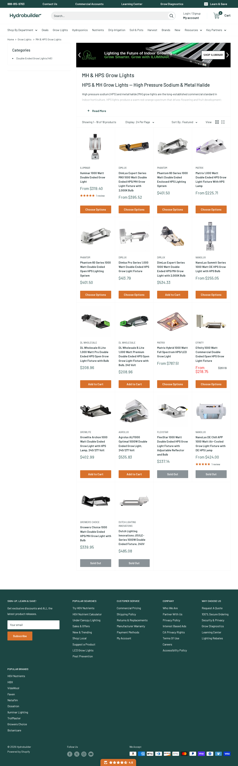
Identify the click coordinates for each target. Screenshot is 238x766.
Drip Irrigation (116, 30)
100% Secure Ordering (215, 614)
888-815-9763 (16, 4)
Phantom (162, 167)
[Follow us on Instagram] (83, 754)
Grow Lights (60, 30)
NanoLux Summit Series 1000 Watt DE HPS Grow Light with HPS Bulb (211, 267)
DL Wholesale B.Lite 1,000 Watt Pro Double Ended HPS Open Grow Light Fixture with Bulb (94, 354)
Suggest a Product (84, 644)
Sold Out (172, 474)
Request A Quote (212, 608)
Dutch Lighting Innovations (127, 524)
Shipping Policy (126, 614)
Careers (167, 644)
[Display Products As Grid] (217, 122)
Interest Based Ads (174, 626)
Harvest (152, 30)
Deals (45, 30)
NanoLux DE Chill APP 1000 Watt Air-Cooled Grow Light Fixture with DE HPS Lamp (211, 443)
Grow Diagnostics (171, 4)
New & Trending (82, 632)
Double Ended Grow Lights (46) (34, 58)
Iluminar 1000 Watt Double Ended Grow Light (92, 177)
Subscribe (20, 636)
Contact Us (50, 4)
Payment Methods (128, 632)
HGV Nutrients (16, 676)
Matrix (199, 167)
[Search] (171, 15)
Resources (191, 30)
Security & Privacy (213, 620)
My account (191, 18)
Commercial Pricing (129, 608)
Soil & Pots (136, 30)
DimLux (123, 167)
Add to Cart (172, 294)
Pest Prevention (83, 656)
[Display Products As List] (223, 122)
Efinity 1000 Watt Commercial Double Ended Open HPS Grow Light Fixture (210, 354)
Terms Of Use (171, 638)
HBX (10, 682)
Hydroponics (80, 30)
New (177, 30)
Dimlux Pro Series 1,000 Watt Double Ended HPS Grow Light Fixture (134, 267)
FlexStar (162, 432)
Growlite (85, 432)
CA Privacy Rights (174, 632)
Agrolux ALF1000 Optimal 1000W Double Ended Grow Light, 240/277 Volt (133, 443)
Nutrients (98, 30)
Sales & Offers (81, 626)
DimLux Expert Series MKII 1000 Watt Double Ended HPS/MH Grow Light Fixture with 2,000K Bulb (133, 181)
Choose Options (95, 209)
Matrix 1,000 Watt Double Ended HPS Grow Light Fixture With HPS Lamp (211, 179)
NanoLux (201, 257)
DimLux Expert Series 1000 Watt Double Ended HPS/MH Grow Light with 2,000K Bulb (171, 269)
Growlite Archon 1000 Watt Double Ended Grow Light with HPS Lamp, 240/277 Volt (93, 443)
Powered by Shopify (18, 751)
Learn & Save (218, 4)
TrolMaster (14, 718)
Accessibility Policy (175, 650)
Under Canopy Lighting (86, 620)
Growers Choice (90, 522)
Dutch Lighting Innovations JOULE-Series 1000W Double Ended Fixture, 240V (132, 537)
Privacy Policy (171, 620)
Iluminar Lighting (17, 712)
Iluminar (85, 167)
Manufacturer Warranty (131, 626)
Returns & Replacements (132, 620)
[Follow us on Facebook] (69, 754)
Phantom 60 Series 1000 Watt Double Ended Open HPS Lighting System (95, 269)
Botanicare (14, 730)
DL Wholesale (88, 342)
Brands (166, 30)
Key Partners (214, 30)
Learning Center (131, 4)
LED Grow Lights (83, 650)
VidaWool (13, 688)
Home (10, 39)
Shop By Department (20, 30)
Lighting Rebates (212, 638)
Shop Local (79, 638)
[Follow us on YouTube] (91, 754)
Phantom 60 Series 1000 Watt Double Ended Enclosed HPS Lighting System (172, 179)
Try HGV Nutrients (83, 608)
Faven (11, 694)
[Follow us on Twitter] (76, 754)
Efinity (200, 342)
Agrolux (124, 432)
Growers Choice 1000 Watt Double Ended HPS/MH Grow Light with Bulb (95, 533)
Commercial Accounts (89, 4)
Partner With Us (172, 614)
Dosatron (13, 706)
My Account (124, 638)
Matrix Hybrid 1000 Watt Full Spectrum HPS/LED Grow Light (172, 352)
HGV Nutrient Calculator (87, 614)
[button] (118, 762)
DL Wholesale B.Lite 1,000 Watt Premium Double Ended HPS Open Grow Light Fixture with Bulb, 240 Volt (134, 356)
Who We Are (170, 608)
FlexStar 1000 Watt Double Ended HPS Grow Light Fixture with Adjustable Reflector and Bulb (172, 445)
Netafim (12, 700)
